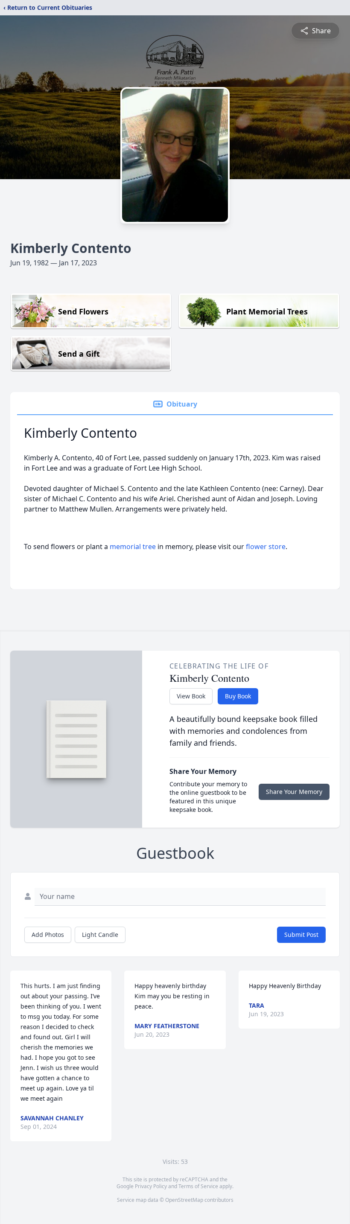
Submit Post (301, 934)
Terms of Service (198, 1186)
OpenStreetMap (184, 1200)
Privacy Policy (151, 1186)
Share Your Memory (294, 792)
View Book (191, 696)
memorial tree (133, 546)
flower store (266, 546)
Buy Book (238, 696)
